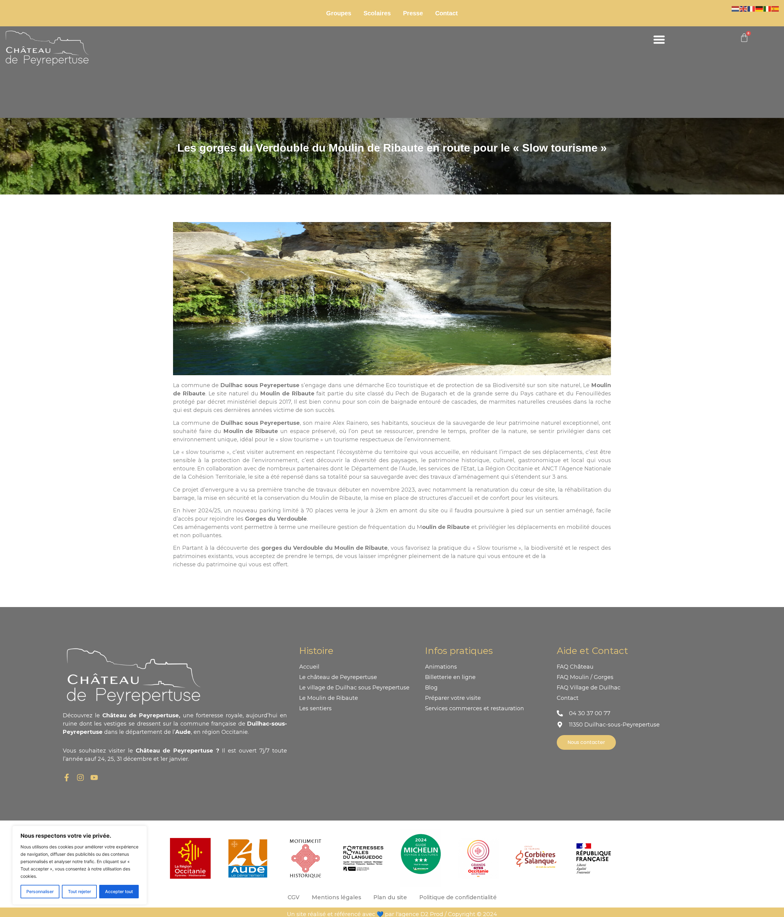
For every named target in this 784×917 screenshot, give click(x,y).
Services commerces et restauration (474, 708)
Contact (446, 13)
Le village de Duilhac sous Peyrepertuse (354, 687)
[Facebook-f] (66, 777)
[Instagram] (80, 777)
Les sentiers (315, 708)
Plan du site (390, 897)
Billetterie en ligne (450, 677)
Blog (431, 687)
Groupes (338, 13)
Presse (413, 13)
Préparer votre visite (453, 698)
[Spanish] (775, 8)
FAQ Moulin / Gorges (585, 677)
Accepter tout (119, 891)
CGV (294, 897)
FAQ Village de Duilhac (588, 687)
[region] (79, 865)
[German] (759, 8)
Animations (441, 666)
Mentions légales (336, 897)
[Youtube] (94, 777)
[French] (752, 8)
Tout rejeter (79, 891)
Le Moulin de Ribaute (328, 698)
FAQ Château (575, 666)
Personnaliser (40, 891)
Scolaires (377, 13)
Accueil (309, 666)
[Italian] (767, 8)
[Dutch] (736, 8)
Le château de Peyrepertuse (338, 677)
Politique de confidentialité (458, 897)
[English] (744, 8)
